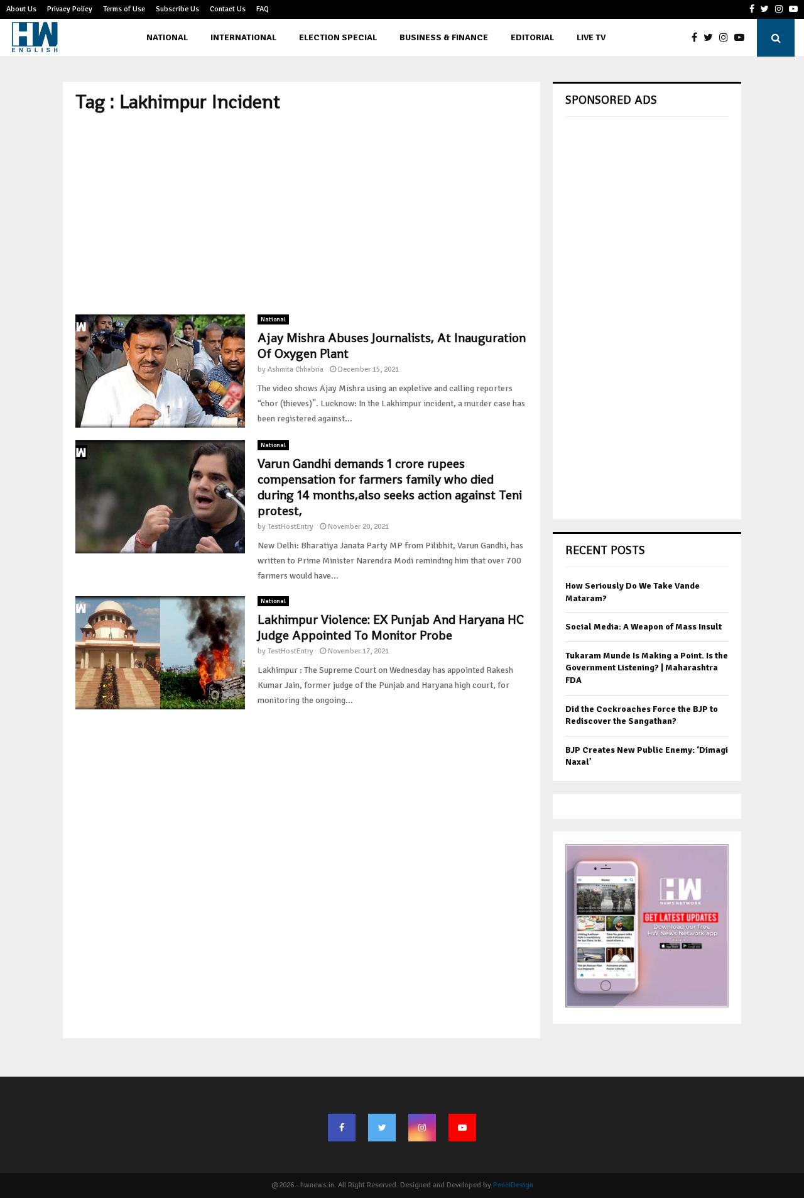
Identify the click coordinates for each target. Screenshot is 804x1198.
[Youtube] (742, 37)
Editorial (532, 37)
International (243, 37)
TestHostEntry (290, 526)
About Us (21, 9)
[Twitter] (711, 37)
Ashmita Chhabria (295, 369)
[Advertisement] (301, 214)
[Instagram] (726, 37)
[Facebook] (698, 37)
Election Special (338, 37)
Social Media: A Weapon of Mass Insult (643, 626)
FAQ (262, 9)
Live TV (591, 37)
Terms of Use (124, 9)
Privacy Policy (69, 9)
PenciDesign (513, 1185)
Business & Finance (443, 37)
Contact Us (228, 9)
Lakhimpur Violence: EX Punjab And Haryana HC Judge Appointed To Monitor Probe (391, 627)
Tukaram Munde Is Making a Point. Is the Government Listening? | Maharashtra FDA (646, 667)
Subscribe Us (177, 9)
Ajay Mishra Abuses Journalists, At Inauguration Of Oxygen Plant (392, 346)
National (167, 37)
